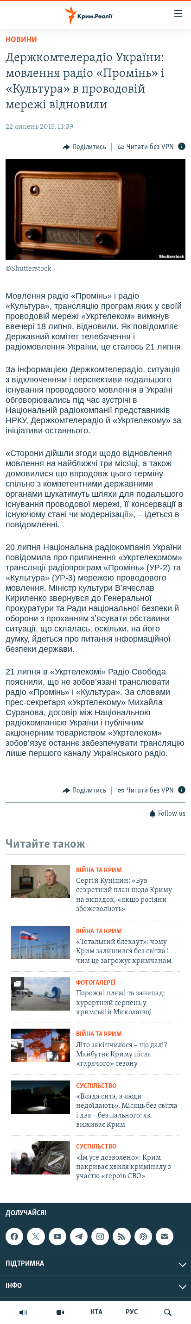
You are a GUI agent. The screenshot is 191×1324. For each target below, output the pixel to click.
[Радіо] (23, 1312)
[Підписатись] (164, 1236)
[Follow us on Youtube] (57, 1236)
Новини (21, 40)
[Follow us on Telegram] (79, 1236)
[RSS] (121, 1236)
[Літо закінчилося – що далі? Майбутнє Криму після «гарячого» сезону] (40, 1045)
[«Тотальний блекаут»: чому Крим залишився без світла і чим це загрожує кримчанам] (40, 942)
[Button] (84, 147)
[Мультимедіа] (60, 1312)
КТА (96, 1312)
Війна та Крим (99, 870)
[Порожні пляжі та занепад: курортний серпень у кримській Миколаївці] (40, 994)
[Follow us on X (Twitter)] (36, 1236)
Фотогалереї (95, 983)
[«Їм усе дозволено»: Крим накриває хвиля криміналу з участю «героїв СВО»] (40, 1157)
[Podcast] (143, 1236)
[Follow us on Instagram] (100, 1236)
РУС (132, 1312)
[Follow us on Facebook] (14, 1236)
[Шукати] (168, 1312)
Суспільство (96, 1086)
